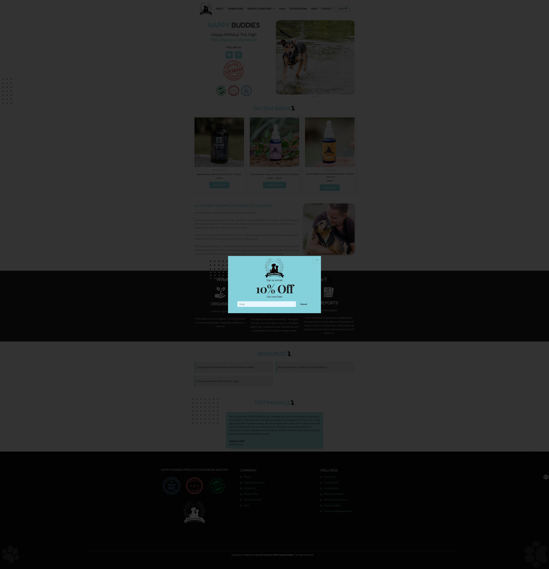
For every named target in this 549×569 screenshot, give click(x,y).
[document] (274, 284)
